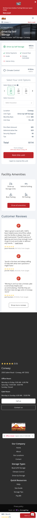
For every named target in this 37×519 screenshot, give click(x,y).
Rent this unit (18, 155)
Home (18, 448)
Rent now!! (7, 13)
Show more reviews (18, 305)
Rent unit (28, 516)
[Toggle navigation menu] (33, 18)
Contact (18, 459)
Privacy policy (18, 506)
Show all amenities (18, 205)
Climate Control (18, 472)
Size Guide (18, 488)
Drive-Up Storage (18, 475)
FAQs (18, 484)
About (18, 451)
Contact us (18, 407)
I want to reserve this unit (18, 161)
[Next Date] (33, 91)
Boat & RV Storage (18, 468)
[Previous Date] (4, 91)
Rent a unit (31, 22)
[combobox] (18, 102)
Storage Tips (18, 492)
